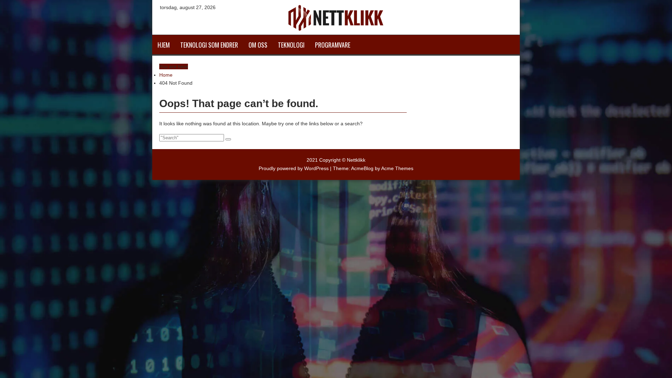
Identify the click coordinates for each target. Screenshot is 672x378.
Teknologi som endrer (209, 44)
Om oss (257, 44)
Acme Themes (397, 168)
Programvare (332, 44)
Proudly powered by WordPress (294, 168)
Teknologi (291, 44)
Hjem (164, 44)
